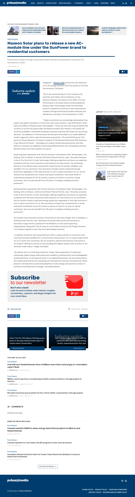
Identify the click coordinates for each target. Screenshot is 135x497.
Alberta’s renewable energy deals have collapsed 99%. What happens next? (114, 30)
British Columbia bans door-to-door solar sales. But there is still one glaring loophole (73, 30)
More (88, 3)
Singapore (85, 309)
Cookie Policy (87, 490)
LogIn (96, 3)
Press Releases (65, 3)
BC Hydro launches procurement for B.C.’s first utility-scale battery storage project (45, 393)
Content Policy (94, 492)
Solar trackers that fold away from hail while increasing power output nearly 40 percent (34, 30)
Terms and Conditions (118, 490)
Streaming (78, 3)
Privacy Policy (101, 490)
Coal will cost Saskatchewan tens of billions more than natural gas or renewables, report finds (47, 365)
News (33, 3)
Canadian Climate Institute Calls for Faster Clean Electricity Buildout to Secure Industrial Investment (43, 455)
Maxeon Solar (59, 83)
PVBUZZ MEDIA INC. (25, 491)
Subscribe (104, 3)
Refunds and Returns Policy (115, 492)
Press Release (12, 39)
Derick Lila (13, 370)
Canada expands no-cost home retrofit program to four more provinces (39, 443)
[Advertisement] (67, 15)
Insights (40, 3)
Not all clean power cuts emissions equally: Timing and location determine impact (110, 164)
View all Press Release (46, 466)
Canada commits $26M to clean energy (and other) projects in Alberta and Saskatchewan (43, 429)
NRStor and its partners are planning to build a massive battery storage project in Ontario (44, 380)
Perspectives (51, 3)
